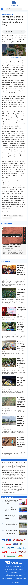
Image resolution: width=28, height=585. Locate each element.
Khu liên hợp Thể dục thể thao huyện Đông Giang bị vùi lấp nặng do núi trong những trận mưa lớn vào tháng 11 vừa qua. (13, 453)
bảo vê (20, 215)
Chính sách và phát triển (8, 14)
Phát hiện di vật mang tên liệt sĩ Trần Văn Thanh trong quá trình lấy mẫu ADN (11, 533)
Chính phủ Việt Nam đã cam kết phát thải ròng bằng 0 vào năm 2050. (13, 354)
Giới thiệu (17, 582)
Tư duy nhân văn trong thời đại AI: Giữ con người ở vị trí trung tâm (11, 502)
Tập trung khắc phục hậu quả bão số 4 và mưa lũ (13, 462)
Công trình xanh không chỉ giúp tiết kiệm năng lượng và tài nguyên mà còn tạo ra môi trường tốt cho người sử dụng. (13, 318)
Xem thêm (6, 261)
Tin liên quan (7, 223)
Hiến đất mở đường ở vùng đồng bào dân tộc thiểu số (11, 523)
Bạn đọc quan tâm (8, 497)
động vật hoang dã (7, 217)
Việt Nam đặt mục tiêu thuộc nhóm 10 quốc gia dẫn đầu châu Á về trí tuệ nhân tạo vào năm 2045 (13, 471)
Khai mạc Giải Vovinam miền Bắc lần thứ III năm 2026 (10, 509)
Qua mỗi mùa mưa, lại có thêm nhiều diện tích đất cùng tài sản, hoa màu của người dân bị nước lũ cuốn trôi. (13, 412)
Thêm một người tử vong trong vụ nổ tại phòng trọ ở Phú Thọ (11, 517)
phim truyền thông (13, 215)
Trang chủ (11, 582)
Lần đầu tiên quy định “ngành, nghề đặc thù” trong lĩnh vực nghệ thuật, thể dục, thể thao (12, 483)
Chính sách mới (7, 460)
